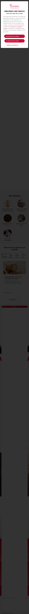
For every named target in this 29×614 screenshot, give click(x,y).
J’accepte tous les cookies (12, 36)
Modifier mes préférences (12, 45)
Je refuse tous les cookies (12, 41)
